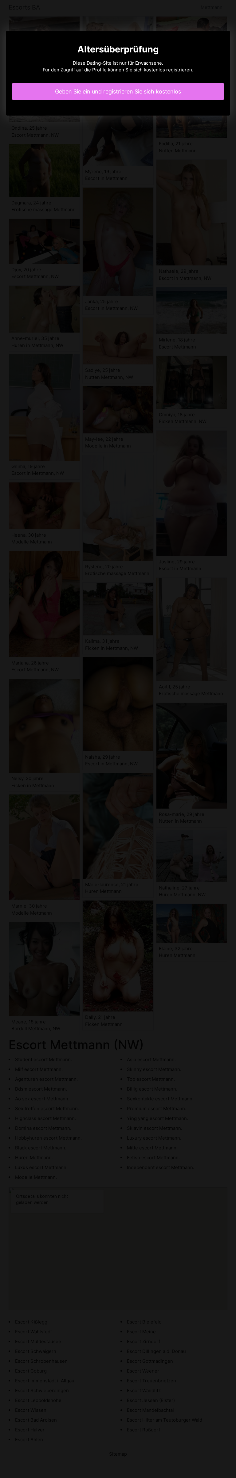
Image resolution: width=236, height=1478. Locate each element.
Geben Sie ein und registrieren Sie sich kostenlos (118, 91)
